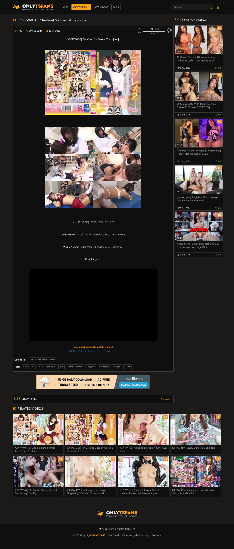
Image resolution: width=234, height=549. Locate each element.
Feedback (156, 535)
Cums (127, 366)
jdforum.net (126, 535)
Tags (116, 7)
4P (40, 366)
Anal (25, 366)
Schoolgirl (50, 366)
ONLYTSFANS (98, 535)
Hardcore (103, 366)
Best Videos (101, 7)
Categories (80, 7)
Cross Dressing (75, 366)
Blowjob (116, 366)
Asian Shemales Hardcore (42, 359)
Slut (61, 366)
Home (65, 7)
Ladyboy (91, 366)
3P (33, 366)
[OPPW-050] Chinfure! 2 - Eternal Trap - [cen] (93, 351)
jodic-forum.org (141, 535)
